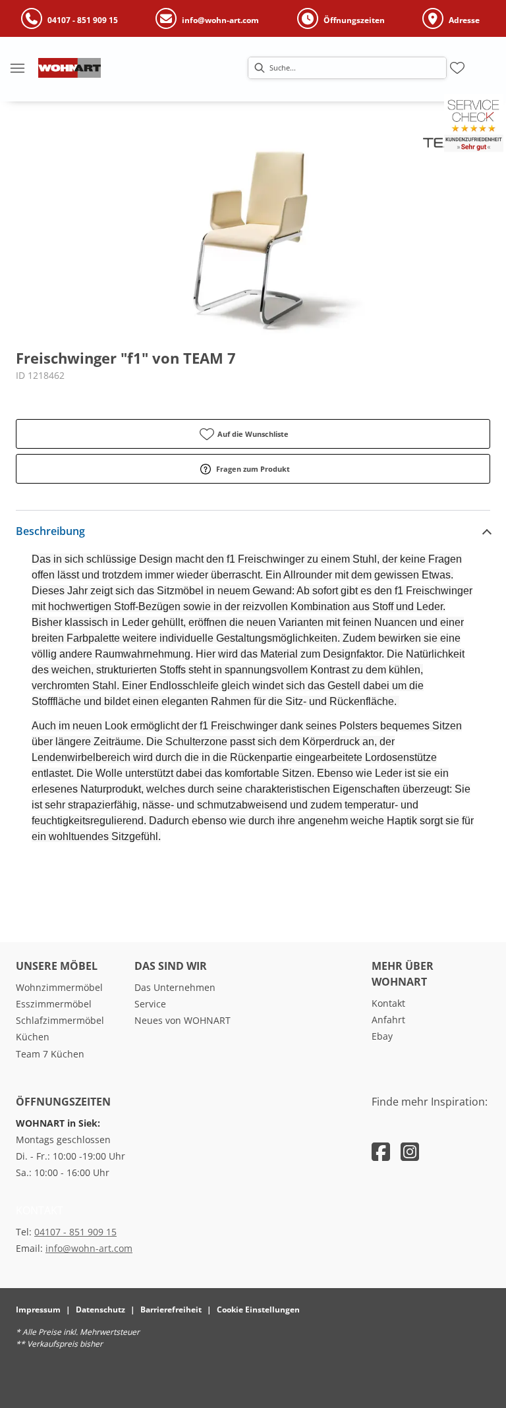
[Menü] (17, 67)
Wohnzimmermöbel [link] (59, 987)
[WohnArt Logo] (69, 67)
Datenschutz (100, 1309)
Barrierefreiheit (171, 1309)
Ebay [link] (382, 1036)
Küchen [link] (32, 1036)
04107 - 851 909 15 (75, 1231)
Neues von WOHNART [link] (182, 1020)
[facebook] (381, 1151)
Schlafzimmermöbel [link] (60, 1020)
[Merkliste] (457, 67)
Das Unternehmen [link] (174, 987)
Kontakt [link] (388, 1003)
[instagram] (410, 1151)
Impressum (38, 1309)
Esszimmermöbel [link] (54, 1004)
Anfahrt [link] (388, 1019)
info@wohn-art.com (88, 1248)
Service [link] (150, 1004)
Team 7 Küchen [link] (50, 1054)
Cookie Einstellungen (258, 1309)
